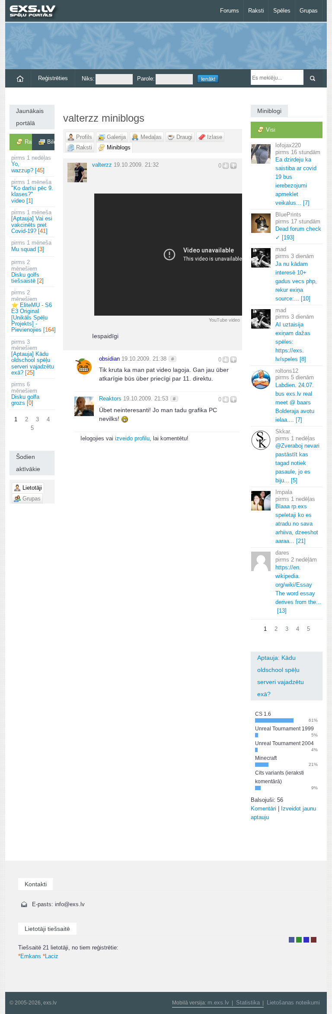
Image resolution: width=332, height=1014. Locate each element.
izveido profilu (132, 438)
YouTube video (224, 320)
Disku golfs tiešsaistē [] (27, 271)
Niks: (88, 78)
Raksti (256, 10)
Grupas (309, 10)
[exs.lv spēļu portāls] (37, 12)
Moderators (306, 939)
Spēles (281, 10)
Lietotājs (291, 939)
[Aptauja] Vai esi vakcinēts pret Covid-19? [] (31, 221)
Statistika (248, 1002)
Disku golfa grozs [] (25, 393)
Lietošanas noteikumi (293, 1002)
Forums (229, 10)
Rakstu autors (299, 939)
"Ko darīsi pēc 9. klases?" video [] (32, 191)
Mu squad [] (31, 245)
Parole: (146, 78)
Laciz (50, 956)
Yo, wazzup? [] (31, 164)
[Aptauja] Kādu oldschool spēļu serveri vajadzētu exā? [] (32, 357)
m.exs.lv (218, 1002)
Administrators (313, 939)
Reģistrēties (53, 78)
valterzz (102, 164)
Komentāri (263, 808)
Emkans (29, 956)
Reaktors (110, 398)
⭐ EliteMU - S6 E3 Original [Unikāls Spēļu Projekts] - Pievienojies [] (32, 311)
